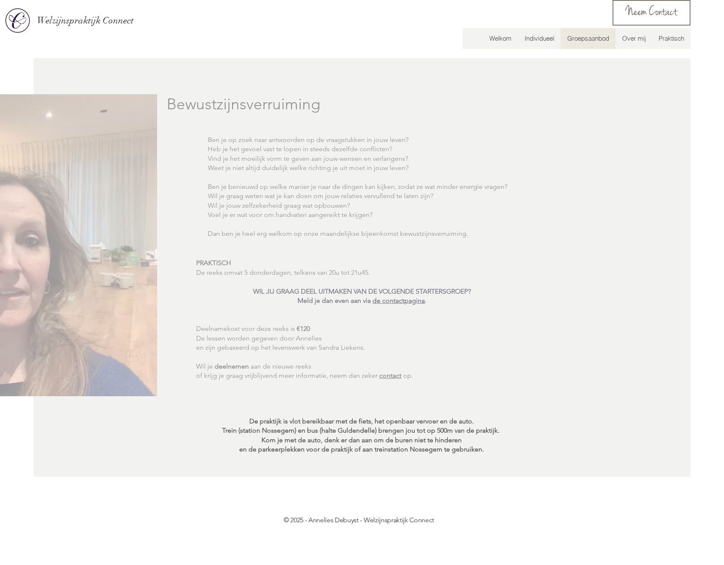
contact (390, 375)
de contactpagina (398, 300)
